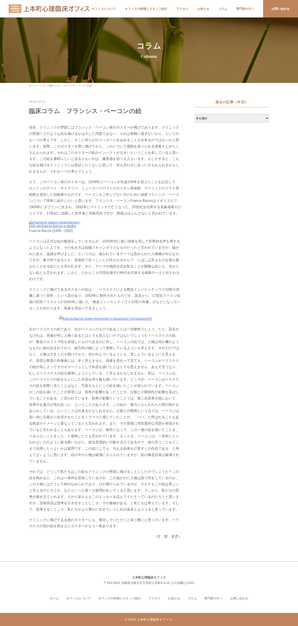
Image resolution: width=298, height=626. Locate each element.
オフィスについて (104, 8)
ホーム (54, 598)
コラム (222, 8)
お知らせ (203, 8)
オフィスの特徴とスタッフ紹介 (146, 8)
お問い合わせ (280, 8)
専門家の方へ (245, 8)
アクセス (182, 8)
